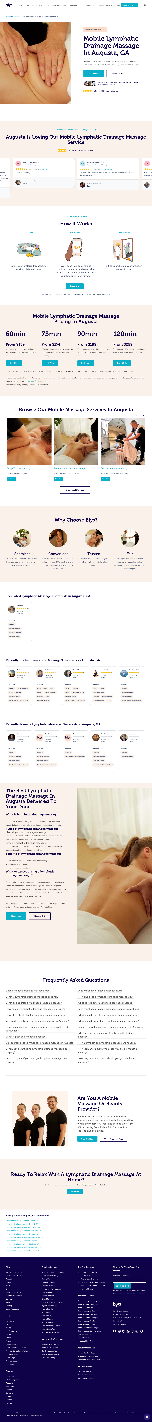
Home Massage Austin (86, 1321)
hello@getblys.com (120, 1311)
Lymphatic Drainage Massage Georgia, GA (22, 1251)
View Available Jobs (113, 1139)
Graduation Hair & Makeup (87, 1356)
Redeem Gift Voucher (50, 1347)
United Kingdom (12, 1379)
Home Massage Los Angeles (88, 1301)
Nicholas (105, 734)
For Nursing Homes (85, 1289)
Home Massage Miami (86, 1324)
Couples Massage (48, 1285)
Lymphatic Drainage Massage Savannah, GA (23, 1241)
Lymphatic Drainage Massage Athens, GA (22, 1221)
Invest (8, 1302)
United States (11, 1376)
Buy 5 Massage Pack (50, 1351)
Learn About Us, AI (13, 1309)
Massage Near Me (84, 1334)
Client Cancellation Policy (16, 1347)
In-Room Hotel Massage (51, 1289)
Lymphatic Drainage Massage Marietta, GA (22, 1244)
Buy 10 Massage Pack (50, 1354)
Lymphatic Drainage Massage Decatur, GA (22, 1234)
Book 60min (14, 363)
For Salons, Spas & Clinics (87, 1279)
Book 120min (122, 363)
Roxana (104, 670)
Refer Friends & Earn (14, 1292)
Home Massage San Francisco (89, 1331)
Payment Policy (12, 1344)
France (8, 1396)
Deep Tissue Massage (50, 1275)
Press (8, 1285)
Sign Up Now (87, 1139)
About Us (9, 1279)
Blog (7, 1289)
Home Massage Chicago (86, 1307)
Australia (9, 1383)
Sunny (48, 670)
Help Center (10, 1321)
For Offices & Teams (85, 1275)
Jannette (133, 734)
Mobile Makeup (47, 1319)
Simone (90, 186)
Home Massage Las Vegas (87, 1317)
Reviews (9, 1282)
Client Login (10, 1357)
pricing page (29, 381)
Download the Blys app (15, 1275)
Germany (9, 1393)
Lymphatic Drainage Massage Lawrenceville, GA (25, 1237)
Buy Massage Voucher (50, 1344)
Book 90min (85, 363)
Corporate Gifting (48, 1357)
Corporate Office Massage (52, 1302)
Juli (18, 670)
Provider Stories (83, 1375)
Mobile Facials (47, 1309)
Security (9, 1334)
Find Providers (83, 1337)
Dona (19, 734)
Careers (9, 1299)
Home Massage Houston (87, 1314)
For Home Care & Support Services (91, 1285)
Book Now (93, 73)
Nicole (20, 606)
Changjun (134, 670)
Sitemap (9, 1305)
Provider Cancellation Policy (17, 1351)
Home (8, 16)
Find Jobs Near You (85, 1341)
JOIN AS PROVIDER (14, 1272)
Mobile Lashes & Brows (51, 1326)
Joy (24, 186)
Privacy (9, 1341)
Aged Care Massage (49, 1305)
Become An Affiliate (14, 1295)
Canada (9, 1389)
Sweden (9, 1399)
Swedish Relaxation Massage (53, 1272)
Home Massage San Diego (87, 1327)
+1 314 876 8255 (120, 1314)
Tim (75, 734)
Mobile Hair (46, 1315)
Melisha (77, 670)
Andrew (49, 734)
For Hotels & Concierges (87, 1272)
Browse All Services (75, 490)
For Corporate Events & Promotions (91, 1282)
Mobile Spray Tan (48, 1329)
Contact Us (10, 1364)
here (108, 294)
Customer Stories (84, 1371)
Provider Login (11, 1361)
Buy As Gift (117, 73)
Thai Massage (47, 1292)
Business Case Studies (86, 1378)
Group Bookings (48, 1295)
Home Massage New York (87, 1304)
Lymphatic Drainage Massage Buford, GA (22, 1224)
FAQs (8, 1324)
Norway (9, 1403)
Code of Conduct (12, 1354)
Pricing (8, 1327)
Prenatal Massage (48, 1282)
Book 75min (50, 363)
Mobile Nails (46, 1312)
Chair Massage (47, 1299)
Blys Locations (18, 16)
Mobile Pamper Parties (50, 1332)
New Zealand (11, 1386)
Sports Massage (48, 1279)
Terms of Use (123, 1294)
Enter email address (121, 1276)
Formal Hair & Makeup (86, 1353)
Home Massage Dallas (86, 1311)
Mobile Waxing (47, 1322)
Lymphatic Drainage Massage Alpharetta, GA (23, 1227)
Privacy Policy (138, 1294)
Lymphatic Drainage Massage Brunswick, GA (23, 1231)
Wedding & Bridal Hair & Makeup (90, 1359)
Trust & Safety (11, 1331)
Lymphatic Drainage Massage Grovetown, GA (24, 1247)
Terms (8, 1337)
